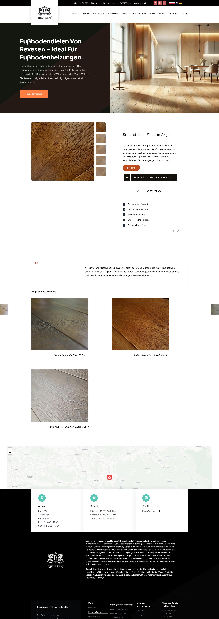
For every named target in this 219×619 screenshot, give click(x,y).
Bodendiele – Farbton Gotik (69, 355)
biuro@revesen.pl (139, 3)
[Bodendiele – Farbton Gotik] (59, 299)
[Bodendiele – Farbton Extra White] (59, 371)
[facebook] (155, 3)
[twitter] (160, 3)
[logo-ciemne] (44, 5)
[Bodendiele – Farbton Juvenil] (140, 299)
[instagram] (164, 3)
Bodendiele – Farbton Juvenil (150, 355)
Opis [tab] (36, 263)
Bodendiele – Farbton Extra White (69, 426)
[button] (151, 204)
